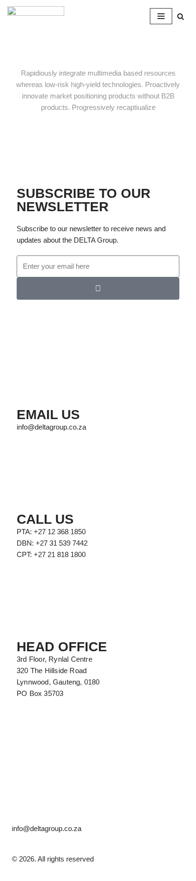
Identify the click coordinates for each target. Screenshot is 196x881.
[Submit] (98, 288)
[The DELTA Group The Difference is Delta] (35, 16)
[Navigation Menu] (161, 16)
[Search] (180, 16)
